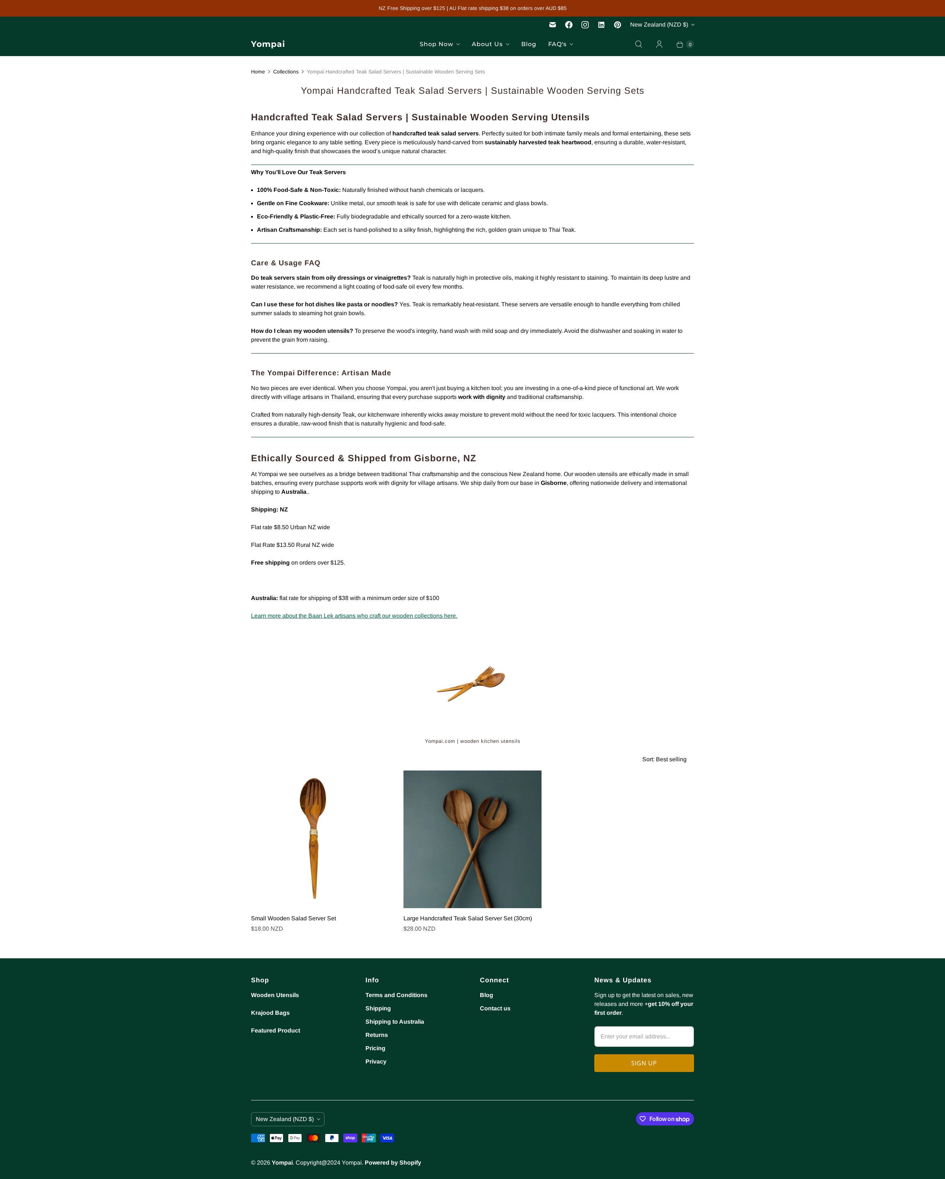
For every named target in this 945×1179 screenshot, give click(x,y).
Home (258, 72)
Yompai (282, 1162)
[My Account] (659, 44)
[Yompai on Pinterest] (617, 25)
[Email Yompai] (552, 25)
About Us (487, 44)
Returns (376, 1035)
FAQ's (557, 44)
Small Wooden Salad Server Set (293, 918)
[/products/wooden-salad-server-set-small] (320, 839)
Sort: (664, 759)
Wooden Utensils (275, 995)
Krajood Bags (270, 1013)
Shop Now (436, 44)
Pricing (375, 1048)
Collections (286, 72)
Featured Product (275, 1030)
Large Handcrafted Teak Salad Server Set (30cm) (467, 918)
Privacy (375, 1061)
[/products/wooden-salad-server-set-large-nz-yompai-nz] (472, 839)
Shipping (378, 1008)
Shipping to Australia (394, 1021)
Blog (528, 44)
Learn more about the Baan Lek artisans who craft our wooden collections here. (354, 616)
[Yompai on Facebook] (569, 25)
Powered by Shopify (393, 1162)
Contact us (495, 1008)
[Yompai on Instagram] (585, 25)
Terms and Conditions (396, 995)
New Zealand (659, 24)
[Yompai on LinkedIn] (601, 25)
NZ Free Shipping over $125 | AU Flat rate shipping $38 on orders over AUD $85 (473, 8)
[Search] (638, 44)
